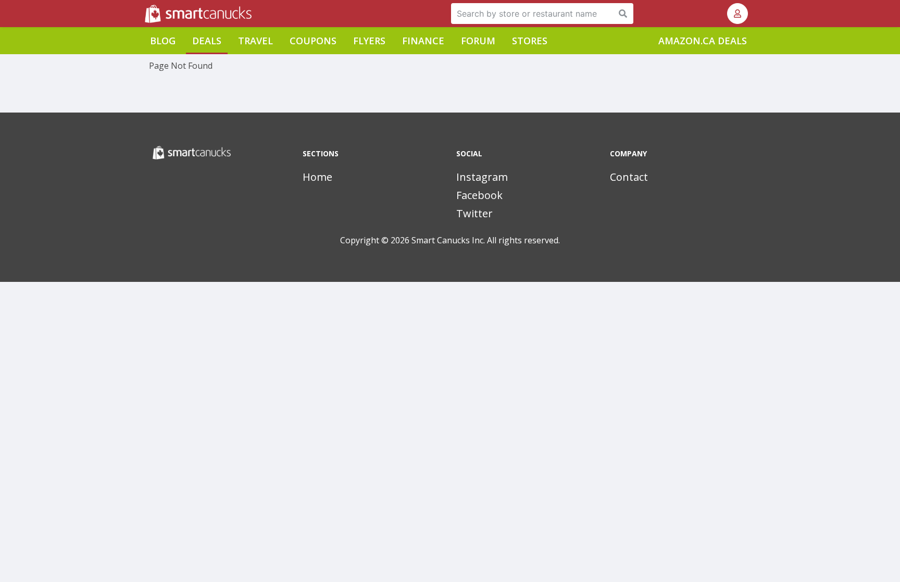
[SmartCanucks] (146, 13)
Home (317, 177)
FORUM (478, 40)
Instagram (482, 177)
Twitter (474, 213)
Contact (629, 177)
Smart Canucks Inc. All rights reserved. (485, 240)
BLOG (163, 40)
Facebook (479, 195)
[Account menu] (737, 13)
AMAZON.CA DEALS (702, 40)
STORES (529, 40)
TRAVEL (255, 40)
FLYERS (369, 40)
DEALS (206, 40)
